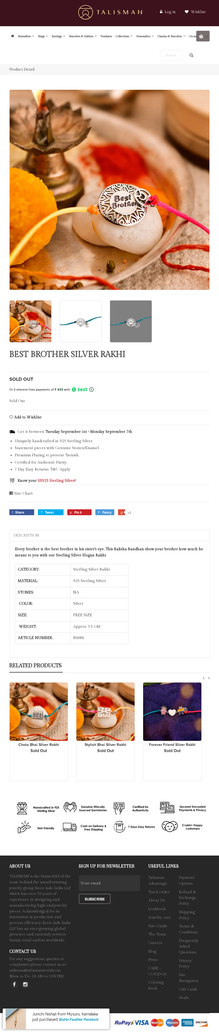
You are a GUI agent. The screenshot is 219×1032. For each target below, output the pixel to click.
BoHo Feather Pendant (78, 1019)
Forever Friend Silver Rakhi (172, 744)
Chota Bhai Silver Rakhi (38, 744)
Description (26, 535)
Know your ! (47, 481)
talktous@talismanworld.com (35, 970)
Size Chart (23, 493)
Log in (170, 12)
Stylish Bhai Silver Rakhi (105, 744)
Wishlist (198, 12)
